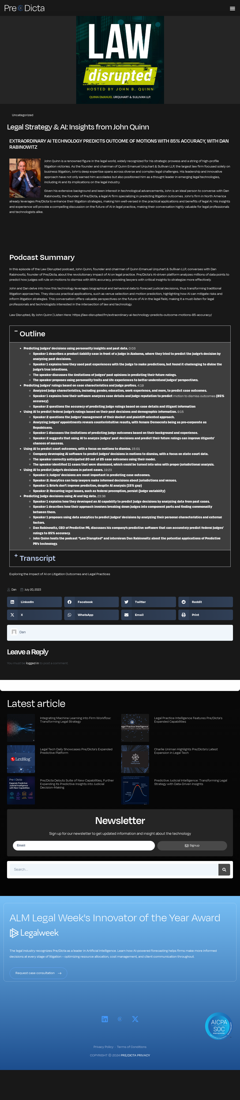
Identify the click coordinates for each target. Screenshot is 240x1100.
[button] (120, 334)
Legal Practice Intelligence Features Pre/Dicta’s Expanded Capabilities (188, 720)
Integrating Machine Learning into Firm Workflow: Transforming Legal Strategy (75, 720)
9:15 (180, 412)
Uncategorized (22, 115)
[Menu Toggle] (232, 8)
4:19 (140, 385)
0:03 (132, 348)
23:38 (101, 496)
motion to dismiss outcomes (194, 396)
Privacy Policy (103, 1047)
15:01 (136, 449)
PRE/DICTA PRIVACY (135, 1055)
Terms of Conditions (131, 1047)
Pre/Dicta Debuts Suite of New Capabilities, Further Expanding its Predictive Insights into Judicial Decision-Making (77, 784)
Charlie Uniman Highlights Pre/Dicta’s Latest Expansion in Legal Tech (186, 751)
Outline (32, 333)
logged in (32, 663)
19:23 (108, 470)
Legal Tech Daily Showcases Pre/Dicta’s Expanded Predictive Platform (76, 751)
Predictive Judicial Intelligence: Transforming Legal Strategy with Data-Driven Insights (190, 782)
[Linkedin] (105, 1019)
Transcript (38, 558)
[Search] (224, 870)
